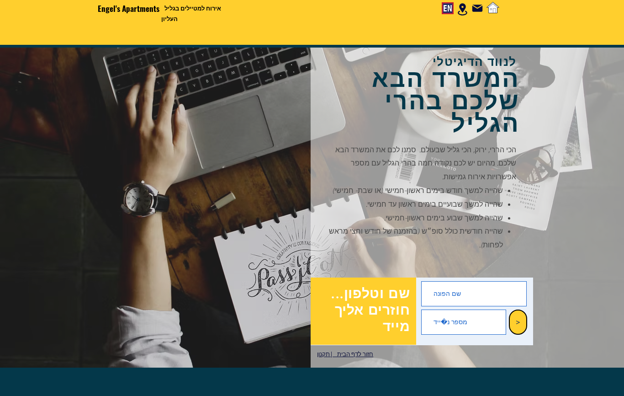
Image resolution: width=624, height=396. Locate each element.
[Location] (462, 9)
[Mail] (477, 8)
